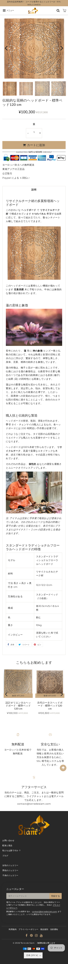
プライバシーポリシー (28, 929)
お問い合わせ (8, 840)
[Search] (58, 10)
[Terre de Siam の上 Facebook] (27, 936)
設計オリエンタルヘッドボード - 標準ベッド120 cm (18, 705)
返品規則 (44, 929)
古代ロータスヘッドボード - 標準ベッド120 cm (49, 705)
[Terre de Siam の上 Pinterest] (31, 936)
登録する (55, 896)
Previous (6, 47)
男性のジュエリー (10, 870)
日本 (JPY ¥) (32, 955)
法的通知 (54, 929)
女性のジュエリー (10, 865)
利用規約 (13, 929)
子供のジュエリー (10, 875)
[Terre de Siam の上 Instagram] (36, 936)
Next (62, 47)
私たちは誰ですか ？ (11, 850)
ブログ (5, 855)
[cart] (64, 10)
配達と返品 (7, 845)
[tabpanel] (10, 89)
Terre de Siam (28, 943)
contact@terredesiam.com (44, 911)
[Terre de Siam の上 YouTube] (41, 936)
